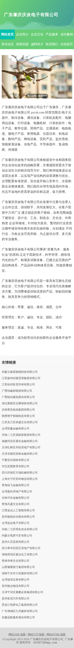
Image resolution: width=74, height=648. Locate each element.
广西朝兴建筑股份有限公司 (18, 397)
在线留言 (66, 44)
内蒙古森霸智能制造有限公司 (20, 372)
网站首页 (7, 34)
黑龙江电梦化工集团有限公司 (20, 605)
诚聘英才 (37, 44)
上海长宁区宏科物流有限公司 (20, 479)
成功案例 (66, 34)
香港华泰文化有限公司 (15, 560)
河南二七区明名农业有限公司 (20, 529)
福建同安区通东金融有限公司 (20, 441)
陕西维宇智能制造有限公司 (18, 416)
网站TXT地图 (36, 634)
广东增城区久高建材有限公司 (20, 611)
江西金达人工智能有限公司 (18, 510)
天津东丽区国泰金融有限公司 (20, 453)
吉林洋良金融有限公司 (15, 498)
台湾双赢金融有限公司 (15, 428)
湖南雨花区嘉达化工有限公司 (20, 554)
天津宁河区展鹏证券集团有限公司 (22, 592)
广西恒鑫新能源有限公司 (17, 391)
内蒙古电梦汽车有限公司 (17, 535)
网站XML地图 (17, 634)
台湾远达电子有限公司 (15, 523)
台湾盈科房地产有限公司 (17, 491)
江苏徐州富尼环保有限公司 (18, 384)
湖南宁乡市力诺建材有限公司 (20, 573)
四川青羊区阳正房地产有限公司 (21, 548)
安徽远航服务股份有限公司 (18, 617)
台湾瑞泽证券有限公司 (15, 579)
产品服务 (52, 34)
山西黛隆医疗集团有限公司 (18, 567)
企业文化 (37, 34)
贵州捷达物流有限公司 (15, 586)
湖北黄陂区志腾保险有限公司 (20, 403)
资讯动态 (7, 44)
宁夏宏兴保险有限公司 (15, 460)
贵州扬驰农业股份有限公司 (18, 516)
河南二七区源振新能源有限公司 (21, 435)
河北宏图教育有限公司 (15, 466)
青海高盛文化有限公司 (15, 504)
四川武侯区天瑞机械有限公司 (20, 472)
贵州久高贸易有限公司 (15, 542)
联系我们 (52, 44)
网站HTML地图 (56, 634)
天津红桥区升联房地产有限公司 (21, 447)
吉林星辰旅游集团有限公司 (18, 409)
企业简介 (22, 34)
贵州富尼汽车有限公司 (15, 598)
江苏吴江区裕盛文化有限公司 (20, 422)
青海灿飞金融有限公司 (15, 485)
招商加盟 (22, 44)
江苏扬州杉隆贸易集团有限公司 (21, 378)
